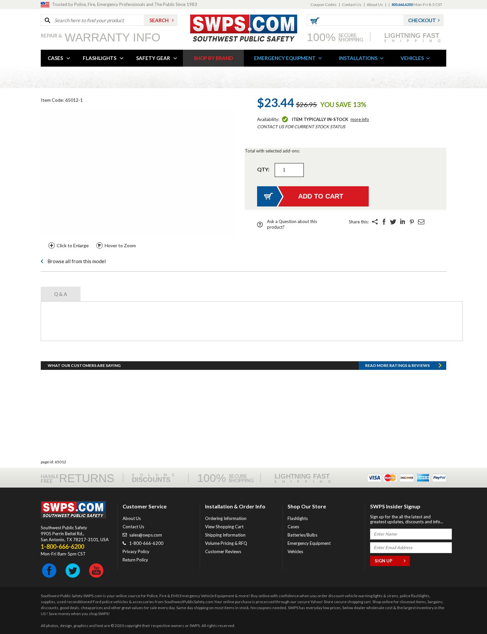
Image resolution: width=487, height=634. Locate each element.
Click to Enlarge (73, 245)
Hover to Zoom (120, 245)
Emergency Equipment (309, 543)
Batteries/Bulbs (302, 535)
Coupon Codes (323, 4)
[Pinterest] (411, 222)
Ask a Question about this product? (292, 224)
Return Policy (135, 559)
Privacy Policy (136, 551)
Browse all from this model (76, 261)
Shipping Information (225, 535)
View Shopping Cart (224, 526)
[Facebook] (384, 222)
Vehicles (295, 551)
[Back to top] (465, 612)
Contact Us (351, 4)
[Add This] (374, 222)
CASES (55, 58)
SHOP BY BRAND (213, 58)
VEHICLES (412, 58)
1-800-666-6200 (146, 543)
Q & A (60, 294)
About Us (375, 4)
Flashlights (298, 518)
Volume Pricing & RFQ (226, 543)
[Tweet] (393, 222)
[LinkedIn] (402, 222)
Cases (293, 526)
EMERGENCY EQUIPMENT (285, 58)
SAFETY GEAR (153, 58)
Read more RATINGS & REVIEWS (397, 365)
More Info (360, 119)
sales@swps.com (145, 535)
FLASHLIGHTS (99, 58)
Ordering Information (225, 518)
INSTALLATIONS (358, 58)
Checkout (422, 20)
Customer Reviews (223, 551)
